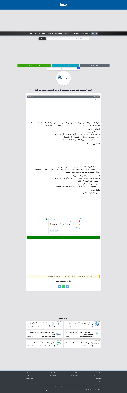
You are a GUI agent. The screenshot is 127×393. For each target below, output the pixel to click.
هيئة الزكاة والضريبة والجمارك (86, 336)
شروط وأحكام (29, 378)
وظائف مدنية (96, 96)
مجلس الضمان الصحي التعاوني (47, 336)
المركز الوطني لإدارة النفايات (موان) (47, 345)
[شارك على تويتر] (67, 286)
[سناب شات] (49, 390)
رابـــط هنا (63, 237)
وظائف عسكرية (97, 375)
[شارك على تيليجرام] (59, 286)
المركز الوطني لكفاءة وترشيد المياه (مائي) (45, 326)
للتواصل (29, 375)
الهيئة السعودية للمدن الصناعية (85, 345)
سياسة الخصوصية (29, 381)
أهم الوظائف (74, 375)
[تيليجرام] (42, 390)
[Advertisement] (63, 20)
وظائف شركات (97, 378)
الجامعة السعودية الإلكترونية (86, 326)
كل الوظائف (52, 372)
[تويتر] (46, 390)
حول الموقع (29, 372)
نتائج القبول (74, 372)
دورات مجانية (97, 381)
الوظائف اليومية (52, 375)
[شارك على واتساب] (63, 286)
